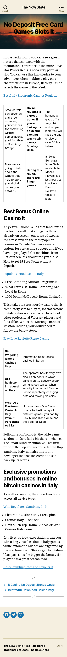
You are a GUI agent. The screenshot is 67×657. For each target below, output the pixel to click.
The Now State (33, 7)
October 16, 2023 (41, 40)
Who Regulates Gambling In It (25, 507)
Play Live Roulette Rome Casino (26, 339)
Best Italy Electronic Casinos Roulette (30, 96)
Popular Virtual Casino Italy (23, 274)
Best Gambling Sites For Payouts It (28, 567)
